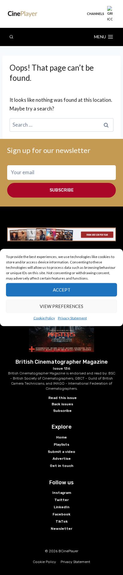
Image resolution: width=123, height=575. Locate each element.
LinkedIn (62, 507)
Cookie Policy (44, 317)
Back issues (62, 404)
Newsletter (61, 529)
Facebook (61, 514)
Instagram (61, 493)
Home (61, 437)
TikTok (62, 521)
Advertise (62, 458)
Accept (61, 289)
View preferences (61, 306)
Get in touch (61, 466)
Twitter (61, 500)
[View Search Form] (11, 37)
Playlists (61, 444)
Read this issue (62, 398)
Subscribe (62, 190)
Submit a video (61, 452)
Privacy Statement (72, 317)
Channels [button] (95, 14)
